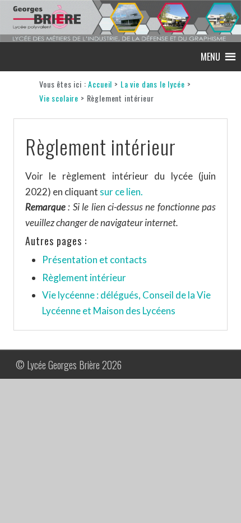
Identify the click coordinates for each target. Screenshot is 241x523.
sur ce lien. (121, 192)
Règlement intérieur (84, 277)
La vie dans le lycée (153, 84)
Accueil (100, 84)
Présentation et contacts (94, 259)
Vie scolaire (58, 98)
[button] (210, 56)
